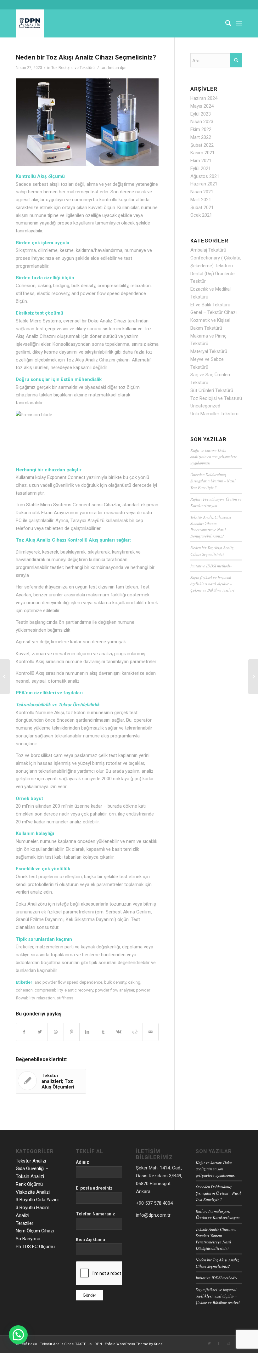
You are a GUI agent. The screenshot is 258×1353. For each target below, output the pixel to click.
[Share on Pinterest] (71, 1032)
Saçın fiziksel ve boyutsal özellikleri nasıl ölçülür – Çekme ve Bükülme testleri (212, 584)
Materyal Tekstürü (208, 351)
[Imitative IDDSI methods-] (5, 676)
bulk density (115, 982)
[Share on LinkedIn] (87, 1032)
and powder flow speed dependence (68, 982)
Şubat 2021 (202, 207)
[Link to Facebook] (218, 1343)
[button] (18, 1334)
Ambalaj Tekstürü (208, 250)
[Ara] (225, 23)
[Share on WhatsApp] (55, 1032)
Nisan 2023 (201, 121)
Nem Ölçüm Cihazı (35, 1231)
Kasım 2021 (202, 153)
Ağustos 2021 (204, 176)
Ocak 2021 (201, 215)
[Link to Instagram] (228, 1343)
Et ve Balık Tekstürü (210, 305)
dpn (123, 67)
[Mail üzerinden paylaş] (150, 1032)
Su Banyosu (28, 1239)
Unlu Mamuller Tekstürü (214, 414)
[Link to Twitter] (209, 1343)
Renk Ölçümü (29, 1184)
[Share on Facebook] (24, 1032)
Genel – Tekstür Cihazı (213, 312)
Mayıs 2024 (202, 106)
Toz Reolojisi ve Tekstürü (73, 67)
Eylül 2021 (200, 168)
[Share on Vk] (118, 1032)
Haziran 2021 (203, 184)
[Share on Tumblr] (103, 1032)
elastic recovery (78, 989)
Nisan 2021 (201, 192)
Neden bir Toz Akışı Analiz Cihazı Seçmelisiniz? (86, 57)
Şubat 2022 (202, 145)
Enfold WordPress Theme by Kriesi (134, 1344)
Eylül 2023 (200, 114)
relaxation (45, 997)
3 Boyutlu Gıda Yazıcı (37, 1199)
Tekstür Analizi (31, 1161)
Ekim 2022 (200, 129)
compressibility (49, 989)
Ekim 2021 (200, 160)
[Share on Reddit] (135, 1032)
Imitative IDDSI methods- (211, 565)
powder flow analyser (114, 989)
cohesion (24, 989)
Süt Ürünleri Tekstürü (211, 390)
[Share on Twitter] (40, 1032)
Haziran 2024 (203, 98)
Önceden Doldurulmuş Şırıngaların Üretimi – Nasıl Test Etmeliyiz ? (213, 481)
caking (134, 982)
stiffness (65, 997)
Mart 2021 (200, 199)
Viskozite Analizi (33, 1192)
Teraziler (24, 1223)
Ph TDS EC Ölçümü (35, 1246)
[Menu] (239, 23)
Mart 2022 (200, 137)
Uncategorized (205, 406)
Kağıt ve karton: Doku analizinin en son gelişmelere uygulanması (213, 456)
